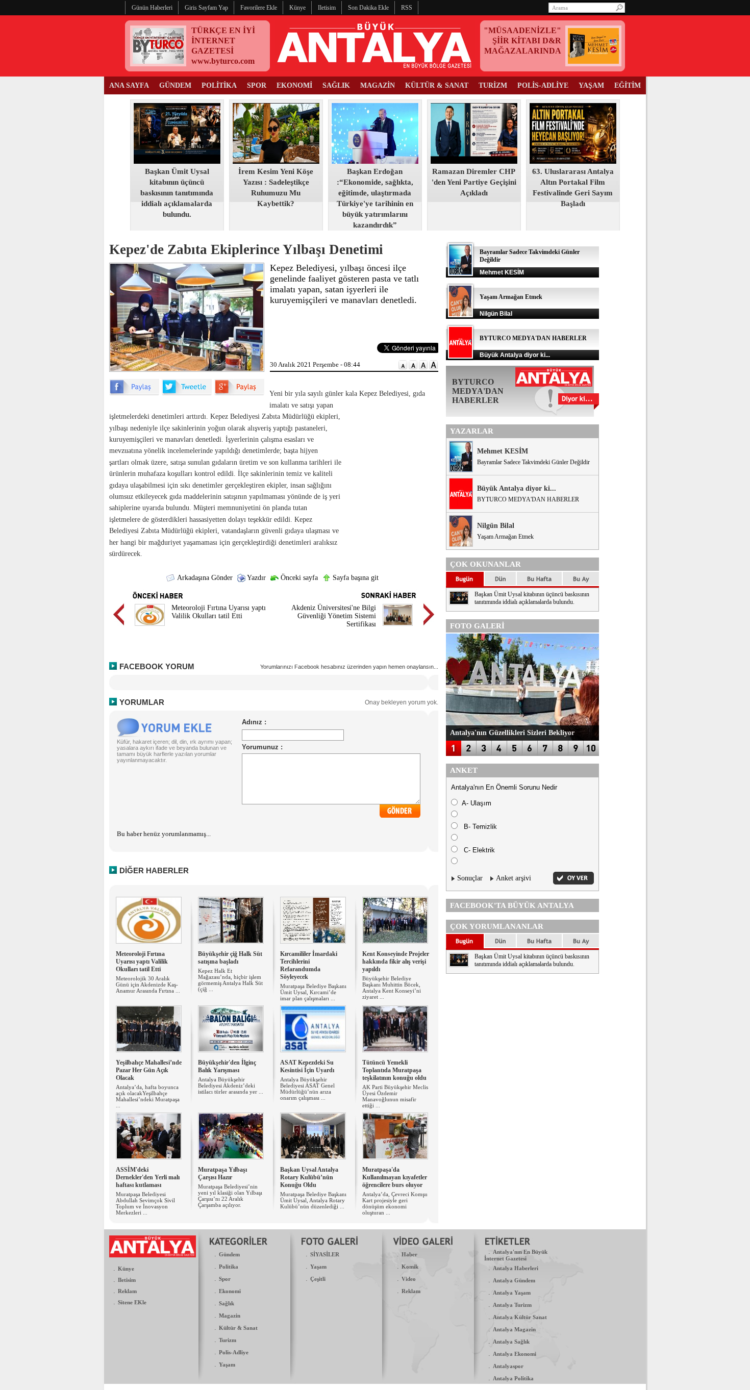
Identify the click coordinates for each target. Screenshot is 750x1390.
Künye (126, 1269)
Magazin (229, 1315)
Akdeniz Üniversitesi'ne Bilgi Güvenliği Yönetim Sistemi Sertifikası (333, 616)
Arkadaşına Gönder (204, 578)
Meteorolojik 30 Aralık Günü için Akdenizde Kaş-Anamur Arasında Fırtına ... (148, 984)
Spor (225, 1279)
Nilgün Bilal (495, 525)
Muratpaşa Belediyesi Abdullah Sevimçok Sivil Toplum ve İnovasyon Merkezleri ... (145, 1203)
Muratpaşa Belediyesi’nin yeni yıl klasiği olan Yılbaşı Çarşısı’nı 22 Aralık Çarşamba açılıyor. (230, 1195)
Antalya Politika (513, 1378)
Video (409, 1279)
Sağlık (226, 1303)
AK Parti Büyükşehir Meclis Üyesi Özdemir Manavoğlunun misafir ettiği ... (395, 1096)
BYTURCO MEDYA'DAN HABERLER (533, 338)
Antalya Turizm (512, 1305)
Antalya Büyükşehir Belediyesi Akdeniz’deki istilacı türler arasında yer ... (230, 1085)
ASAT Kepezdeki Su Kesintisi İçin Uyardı (307, 1066)
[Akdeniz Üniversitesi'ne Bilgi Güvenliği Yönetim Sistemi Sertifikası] (398, 627)
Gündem (229, 1254)
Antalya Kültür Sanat (520, 1317)
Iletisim (127, 1280)
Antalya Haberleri (515, 1268)
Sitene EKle (132, 1302)
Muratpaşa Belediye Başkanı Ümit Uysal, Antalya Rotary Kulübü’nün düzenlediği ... (313, 1200)
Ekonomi (230, 1291)
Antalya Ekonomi (514, 1354)
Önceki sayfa (298, 578)
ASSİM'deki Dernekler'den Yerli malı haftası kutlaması (148, 1177)
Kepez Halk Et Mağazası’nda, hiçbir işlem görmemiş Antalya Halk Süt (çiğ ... (230, 980)
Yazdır (255, 578)
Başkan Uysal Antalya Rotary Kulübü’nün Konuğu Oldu (309, 1177)
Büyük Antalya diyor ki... (516, 488)
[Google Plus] (239, 393)
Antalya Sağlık (511, 1341)
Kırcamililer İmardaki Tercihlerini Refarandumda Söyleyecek (308, 965)
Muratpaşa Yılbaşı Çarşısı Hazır (222, 1173)
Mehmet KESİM (502, 451)
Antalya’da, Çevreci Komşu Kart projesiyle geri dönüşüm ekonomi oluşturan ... (395, 1203)
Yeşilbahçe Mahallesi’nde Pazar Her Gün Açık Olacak (149, 1070)
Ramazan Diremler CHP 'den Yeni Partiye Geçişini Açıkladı (474, 182)
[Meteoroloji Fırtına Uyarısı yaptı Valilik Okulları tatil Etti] (150, 627)
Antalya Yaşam (512, 1293)
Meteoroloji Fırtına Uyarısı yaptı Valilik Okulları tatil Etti (218, 612)
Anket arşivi (513, 878)
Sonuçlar (470, 878)
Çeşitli (318, 1279)
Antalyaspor (508, 1366)
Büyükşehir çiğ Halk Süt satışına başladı (230, 957)
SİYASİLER (324, 1254)
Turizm (227, 1340)
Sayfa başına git (355, 578)
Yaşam (227, 1364)
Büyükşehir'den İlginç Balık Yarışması (227, 1066)
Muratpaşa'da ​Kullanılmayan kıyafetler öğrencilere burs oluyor (394, 1177)
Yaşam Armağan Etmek (511, 296)
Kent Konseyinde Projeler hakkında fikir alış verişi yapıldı (395, 961)
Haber (409, 1254)
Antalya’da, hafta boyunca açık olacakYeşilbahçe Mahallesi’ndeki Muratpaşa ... (148, 1096)
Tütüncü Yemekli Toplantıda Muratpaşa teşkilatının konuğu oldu (394, 1070)
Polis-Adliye (233, 1352)
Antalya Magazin (514, 1329)
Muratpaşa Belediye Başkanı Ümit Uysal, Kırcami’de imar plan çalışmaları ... (313, 992)
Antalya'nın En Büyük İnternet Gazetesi (515, 1255)
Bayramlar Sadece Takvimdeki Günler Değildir (533, 462)
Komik (410, 1266)
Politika (228, 1266)
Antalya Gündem (514, 1280)
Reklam (127, 1291)
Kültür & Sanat (238, 1328)
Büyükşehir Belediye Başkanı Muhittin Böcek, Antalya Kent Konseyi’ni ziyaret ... (391, 987)
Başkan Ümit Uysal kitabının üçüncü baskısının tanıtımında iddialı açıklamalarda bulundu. (176, 192)
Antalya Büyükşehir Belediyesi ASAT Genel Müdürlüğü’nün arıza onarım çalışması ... (307, 1088)
